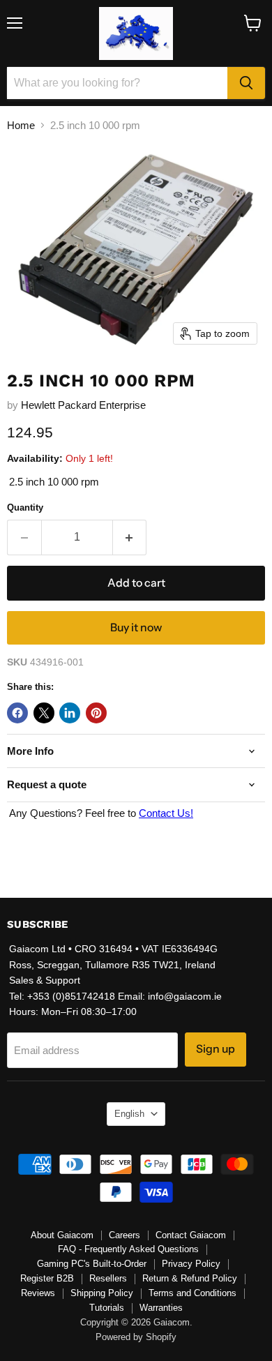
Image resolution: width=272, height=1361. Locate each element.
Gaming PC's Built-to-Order (91, 1263)
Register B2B (47, 1278)
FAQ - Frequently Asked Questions (128, 1249)
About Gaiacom (62, 1235)
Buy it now (136, 627)
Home (21, 125)
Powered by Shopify (136, 1337)
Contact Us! (166, 813)
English (129, 1113)
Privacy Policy (191, 1263)
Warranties (161, 1307)
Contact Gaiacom (191, 1235)
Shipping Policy (101, 1293)
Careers (124, 1235)
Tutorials (106, 1307)
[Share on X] (43, 712)
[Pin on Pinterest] (96, 712)
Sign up (215, 1048)
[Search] (246, 83)
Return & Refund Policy (189, 1278)
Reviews (38, 1293)
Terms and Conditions (192, 1293)
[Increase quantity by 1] (130, 537)
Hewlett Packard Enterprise (83, 405)
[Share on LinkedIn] (69, 712)
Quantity (25, 507)
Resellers (108, 1278)
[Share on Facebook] (17, 712)
